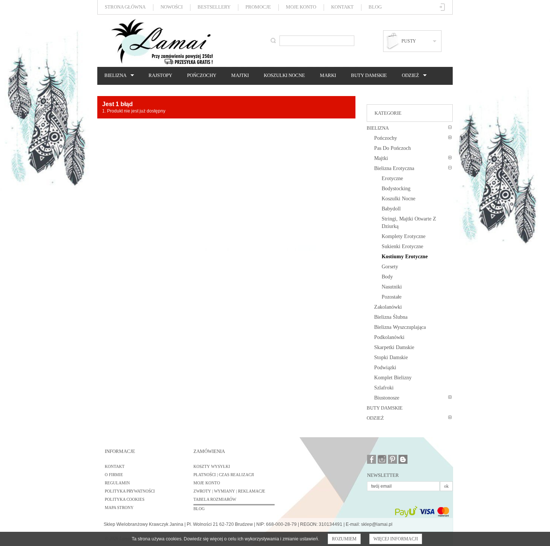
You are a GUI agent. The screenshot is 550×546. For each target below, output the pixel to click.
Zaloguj (442, 7)
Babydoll (391, 209)
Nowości (172, 7)
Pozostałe (391, 297)
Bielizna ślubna (390, 317)
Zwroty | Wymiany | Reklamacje (229, 491)
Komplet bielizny (393, 377)
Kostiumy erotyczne (405, 256)
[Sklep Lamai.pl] (161, 41)
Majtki (240, 75)
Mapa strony (119, 507)
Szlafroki (384, 388)
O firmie (114, 474)
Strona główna (125, 7)
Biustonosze (386, 398)
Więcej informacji (395, 539)
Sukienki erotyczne (402, 246)
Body (387, 277)
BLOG (199, 508)
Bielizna (113, 75)
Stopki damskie (391, 357)
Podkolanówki (389, 337)
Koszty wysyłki (211, 466)
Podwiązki (385, 367)
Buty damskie (369, 75)
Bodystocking (396, 188)
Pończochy (201, 75)
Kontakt (342, 7)
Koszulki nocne (284, 75)
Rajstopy (160, 75)
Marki (328, 75)
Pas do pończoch (392, 148)
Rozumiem (344, 539)
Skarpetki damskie (394, 347)
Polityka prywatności (130, 491)
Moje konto (301, 7)
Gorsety (390, 266)
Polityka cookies (124, 499)
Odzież (408, 75)
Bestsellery (214, 7)
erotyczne (392, 178)
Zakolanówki (388, 307)
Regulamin (117, 483)
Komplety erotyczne (403, 236)
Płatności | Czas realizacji (223, 474)
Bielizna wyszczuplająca (400, 327)
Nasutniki (392, 287)
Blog (375, 7)
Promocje (258, 7)
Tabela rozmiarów (214, 499)
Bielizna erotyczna (394, 168)
